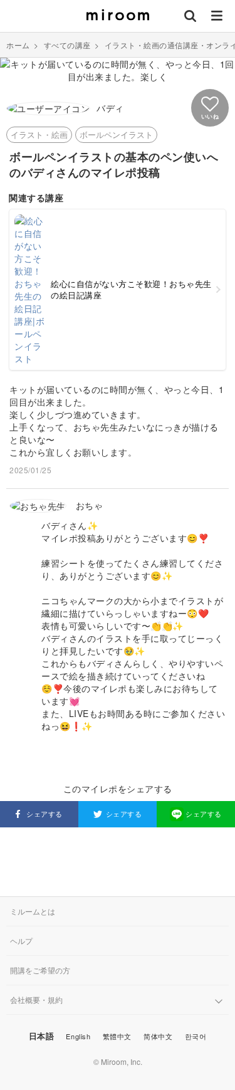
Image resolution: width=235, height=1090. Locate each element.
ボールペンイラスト (116, 134)
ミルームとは (32, 911)
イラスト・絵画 (39, 134)
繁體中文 (117, 1036)
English (78, 1036)
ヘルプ (21, 940)
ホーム (18, 44)
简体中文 (158, 1036)
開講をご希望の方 (40, 970)
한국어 (196, 1036)
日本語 (42, 1036)
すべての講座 (67, 44)
